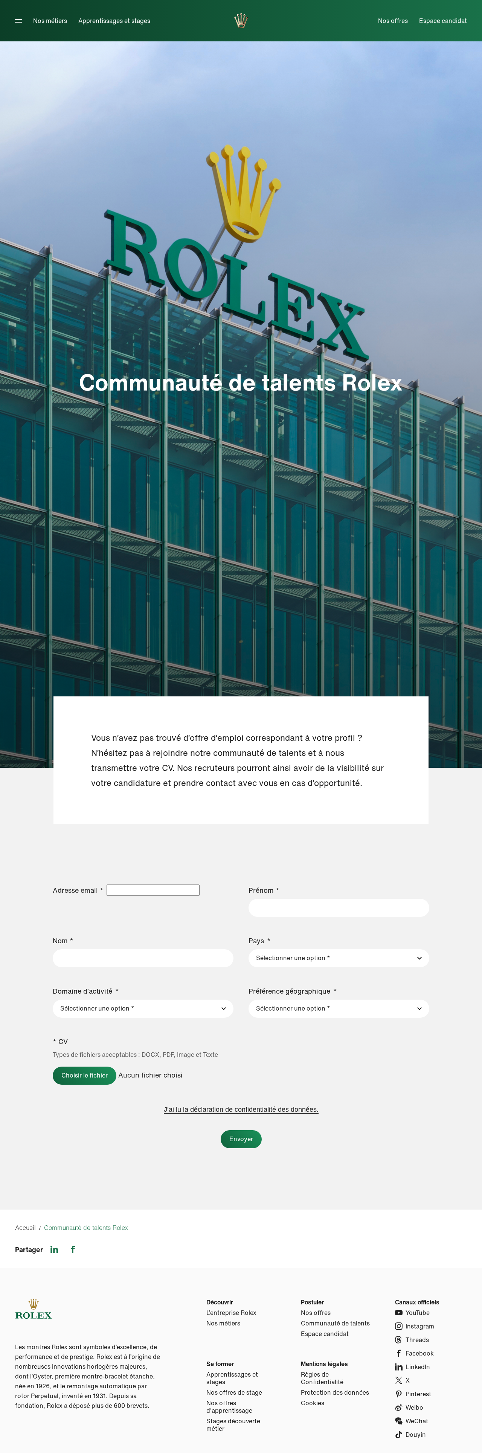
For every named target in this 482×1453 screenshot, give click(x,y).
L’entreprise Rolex (231, 1312)
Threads (417, 1340)
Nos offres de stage (234, 1392)
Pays (256, 940)
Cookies (312, 1403)
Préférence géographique (289, 991)
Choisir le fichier (84, 1075)
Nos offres (393, 20)
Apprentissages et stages (114, 20)
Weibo (414, 1407)
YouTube (418, 1312)
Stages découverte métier (233, 1424)
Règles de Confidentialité (322, 1378)
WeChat (417, 1421)
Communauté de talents (335, 1323)
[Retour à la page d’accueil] (241, 20)
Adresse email (78, 890)
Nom (63, 940)
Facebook (420, 1353)
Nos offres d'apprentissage (229, 1406)
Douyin (416, 1434)
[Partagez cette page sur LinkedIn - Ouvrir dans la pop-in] (54, 1249)
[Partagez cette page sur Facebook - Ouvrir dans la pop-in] (73, 1249)
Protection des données (335, 1392)
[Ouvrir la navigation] (18, 21)
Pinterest (418, 1394)
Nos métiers (50, 20)
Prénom (264, 890)
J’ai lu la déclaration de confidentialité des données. (241, 1109)
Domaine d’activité (82, 991)
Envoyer (241, 1138)
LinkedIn (418, 1367)
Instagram (420, 1326)
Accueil (25, 1228)
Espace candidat (443, 20)
